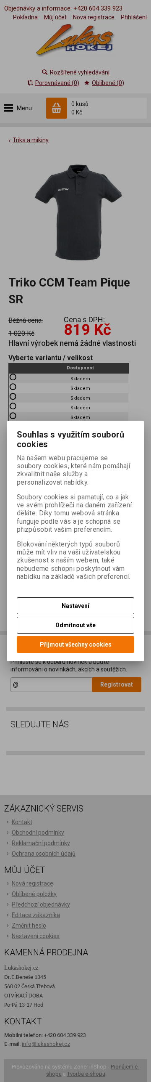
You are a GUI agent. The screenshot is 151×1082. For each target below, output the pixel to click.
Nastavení (75, 605)
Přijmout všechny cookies (76, 644)
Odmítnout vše (75, 625)
